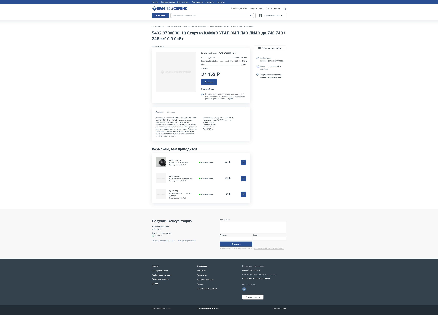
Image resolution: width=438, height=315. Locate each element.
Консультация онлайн (187, 241)
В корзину (209, 82)
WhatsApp (159, 236)
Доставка (171, 112)
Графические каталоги (272, 15)
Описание (160, 112)
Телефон (224, 235)
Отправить (236, 244)
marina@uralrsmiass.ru (251, 270)
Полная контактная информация (256, 278)
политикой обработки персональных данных (269, 248)
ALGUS (284, 309)
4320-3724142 (174, 176)
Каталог (161, 15)
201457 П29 (173, 191)
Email (255, 235)
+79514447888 (165, 233)
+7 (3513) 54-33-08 (240, 8)
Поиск (251, 15)
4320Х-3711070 (175, 160)
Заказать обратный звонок (163, 241)
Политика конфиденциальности (208, 309)
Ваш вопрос (225, 219)
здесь (230, 98)
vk (244, 289)
